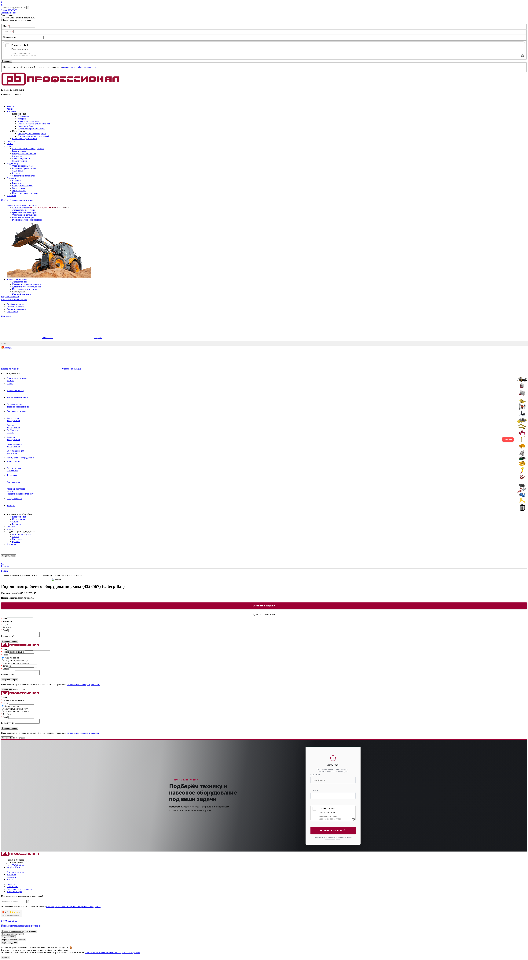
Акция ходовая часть (16, 309)
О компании (12, 886)
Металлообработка (21, 158)
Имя (6, 26)
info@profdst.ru (13, 867)
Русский (5, 566)
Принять (5, 957)
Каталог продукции (16, 872)
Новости (11, 527)
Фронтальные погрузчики (24, 215)
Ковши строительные (17, 279)
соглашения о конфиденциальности (79, 67)
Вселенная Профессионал (24, 168)
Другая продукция (9, 943)
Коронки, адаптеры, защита (13, 940)
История (22, 119)
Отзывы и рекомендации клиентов (34, 124)
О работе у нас (19, 190)
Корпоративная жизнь (22, 185)
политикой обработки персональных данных (338, 838)
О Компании (24, 116)
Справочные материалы (23, 176)
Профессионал (19, 517)
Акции (15, 522)
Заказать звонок (8, 13)
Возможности (18, 183)
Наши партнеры (14, 891)
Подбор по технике (16, 304)
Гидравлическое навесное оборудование (19, 931)
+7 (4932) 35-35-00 (15, 865)
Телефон (8, 31)
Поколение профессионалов (25, 193)
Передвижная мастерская (24, 153)
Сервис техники (19, 161)
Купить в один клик (264, 614)
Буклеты (16, 173)
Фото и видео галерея (22, 166)
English (4, 571)
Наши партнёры (25, 126)
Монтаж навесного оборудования (28, 148)
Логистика (17, 156)
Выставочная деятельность (24, 138)
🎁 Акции (6, 347)
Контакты (47, 337)
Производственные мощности (32, 133)
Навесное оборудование (12, 934)
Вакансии (16, 181)
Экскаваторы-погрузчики (24, 210)
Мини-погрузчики (20, 207)
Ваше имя (315, 775)
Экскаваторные (19, 282)
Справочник (12, 311)
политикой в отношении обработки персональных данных (112, 952)
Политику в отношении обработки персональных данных (73, 906)
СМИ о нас (17, 171)
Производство (18, 519)
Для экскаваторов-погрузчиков (26, 287)
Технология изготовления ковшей (34, 136)
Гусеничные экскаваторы (24, 212)
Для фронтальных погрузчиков (26, 284)
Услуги (10, 529)
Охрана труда (18, 188)
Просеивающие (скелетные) (25, 289)
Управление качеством (28, 121)
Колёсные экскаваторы (23, 217)
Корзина (6, 316)
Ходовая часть (8, 937)
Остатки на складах (16, 306)
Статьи (15, 536)
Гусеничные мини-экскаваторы (27, 220)
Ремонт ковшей (19, 151)
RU (2, 2)
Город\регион (10, 37)
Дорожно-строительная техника (22, 205)
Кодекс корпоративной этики (31, 128)
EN (2, 5)
